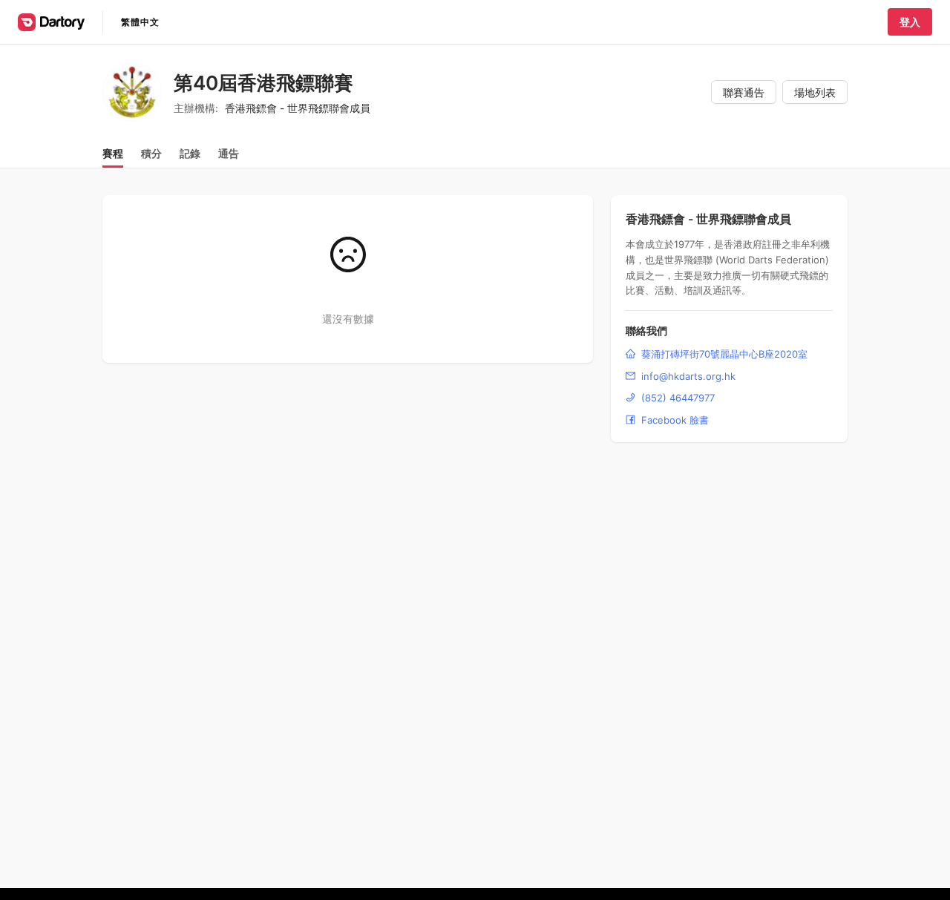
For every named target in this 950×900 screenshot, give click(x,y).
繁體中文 (140, 21)
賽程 (112, 153)
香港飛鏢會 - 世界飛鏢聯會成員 (297, 108)
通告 (228, 153)
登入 (910, 22)
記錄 (190, 153)
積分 (151, 153)
